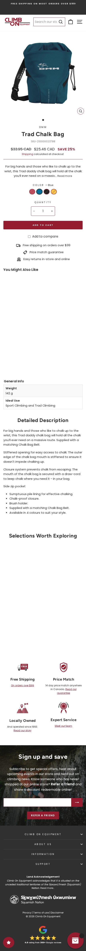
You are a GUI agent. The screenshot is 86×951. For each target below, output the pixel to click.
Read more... (47, 888)
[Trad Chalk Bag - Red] (7, 355)
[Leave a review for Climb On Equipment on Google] (43, 935)
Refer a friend (43, 815)
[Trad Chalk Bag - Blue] (14, 355)
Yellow (54, 191)
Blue (39, 191)
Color (43, 185)
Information (43, 854)
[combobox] (49, 21)
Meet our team (63, 726)
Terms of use (41, 912)
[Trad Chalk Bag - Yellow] (7, 361)
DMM (43, 127)
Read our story (22, 730)
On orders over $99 (22, 685)
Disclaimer (57, 912)
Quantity (42, 202)
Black (46, 191)
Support (43, 864)
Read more (64, 176)
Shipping (27, 154)
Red (32, 191)
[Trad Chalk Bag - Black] (21, 355)
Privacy (27, 912)
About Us (43, 844)
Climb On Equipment (43, 834)
